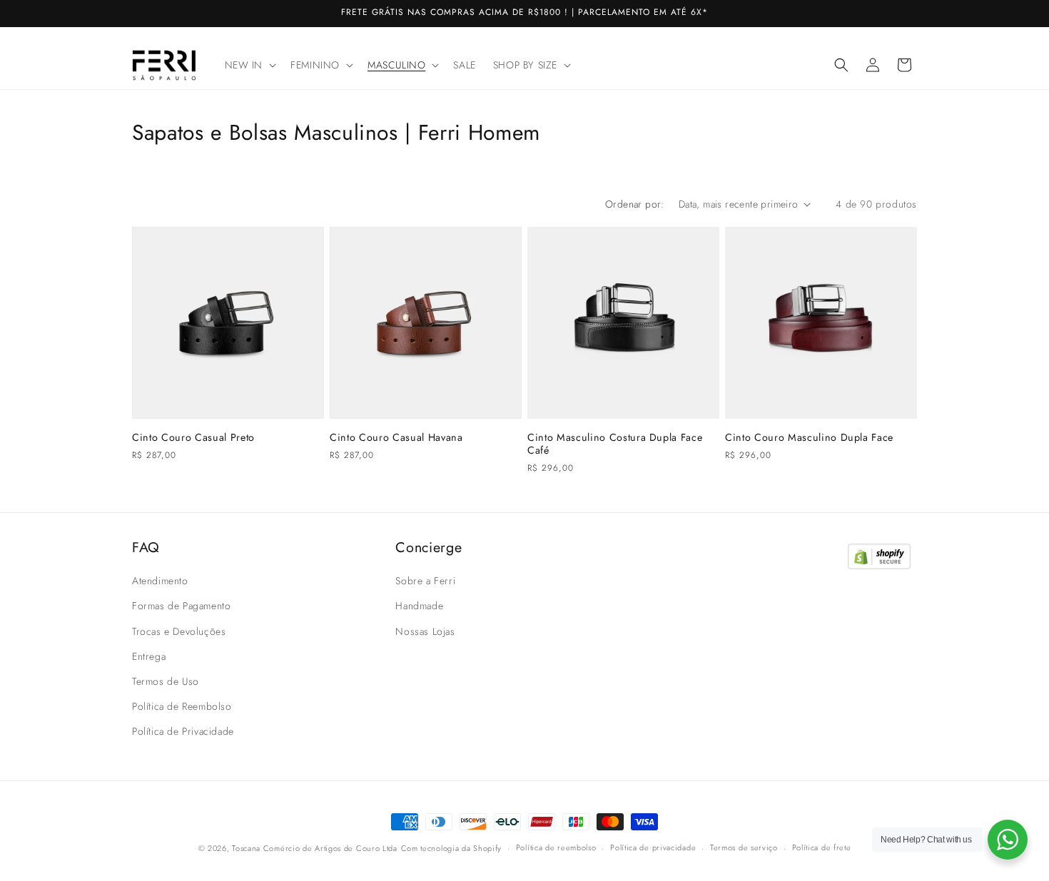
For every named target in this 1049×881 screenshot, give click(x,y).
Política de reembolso (556, 847)
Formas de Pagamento (181, 606)
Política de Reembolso (182, 706)
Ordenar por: (634, 204)
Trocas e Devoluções (178, 631)
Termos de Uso (165, 681)
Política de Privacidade (183, 731)
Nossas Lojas (425, 631)
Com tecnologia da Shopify (451, 848)
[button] (249, 65)
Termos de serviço (744, 847)
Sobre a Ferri (425, 581)
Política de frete (821, 847)
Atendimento (160, 581)
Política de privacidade (653, 847)
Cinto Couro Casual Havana (396, 437)
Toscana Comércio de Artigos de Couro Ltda (314, 848)
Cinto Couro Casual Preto (193, 437)
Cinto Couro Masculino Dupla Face (809, 437)
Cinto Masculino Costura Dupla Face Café (614, 444)
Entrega (149, 656)
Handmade (419, 606)
